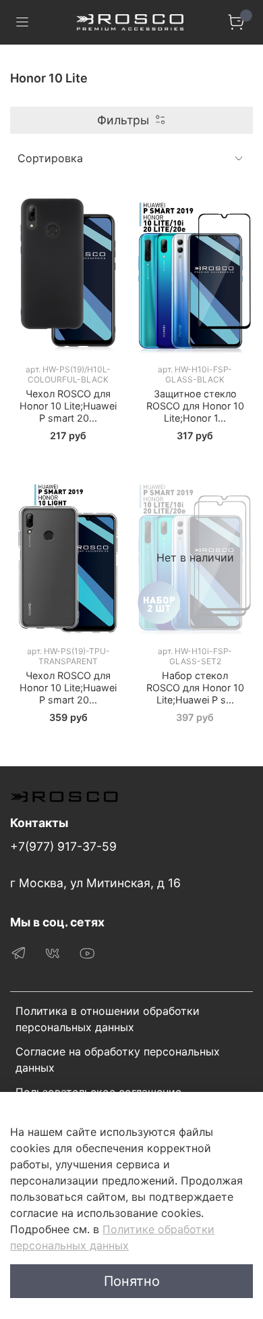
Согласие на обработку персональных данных (118, 1059)
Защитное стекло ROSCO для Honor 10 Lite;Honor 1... (195, 406)
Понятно (132, 1281)
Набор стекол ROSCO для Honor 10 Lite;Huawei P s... (195, 687)
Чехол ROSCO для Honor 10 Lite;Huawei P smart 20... (68, 406)
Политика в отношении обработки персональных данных (108, 1019)
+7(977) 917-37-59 (63, 846)
